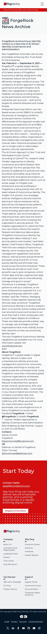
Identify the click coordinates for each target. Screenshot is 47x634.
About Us (7, 544)
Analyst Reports (31, 555)
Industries (29, 551)
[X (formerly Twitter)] (8, 628)
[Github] (28, 628)
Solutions (29, 548)
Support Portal (31, 582)
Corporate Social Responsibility (10, 549)
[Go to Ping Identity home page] (12, 4)
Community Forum (33, 586)
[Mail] (34, 628)
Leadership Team (10, 554)
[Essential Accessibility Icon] (23, 616)
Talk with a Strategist (12, 582)
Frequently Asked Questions (32, 594)
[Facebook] (18, 628)
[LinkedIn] (13, 628)
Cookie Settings (36, 621)
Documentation (31, 589)
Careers (6, 557)
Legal (6, 621)
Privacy (14, 621)
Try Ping (6, 586)
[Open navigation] (42, 4)
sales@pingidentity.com (16, 485)
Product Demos (10, 589)
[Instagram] (39, 628)
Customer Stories (32, 544)
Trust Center (8, 561)
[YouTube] (23, 628)
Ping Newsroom (10, 564)
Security (23, 621)
